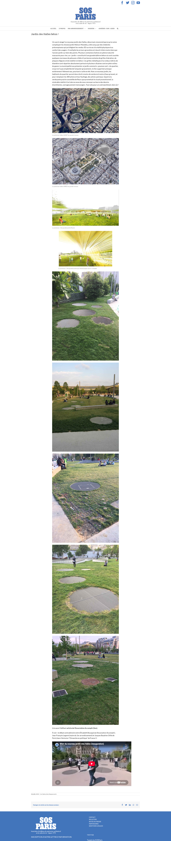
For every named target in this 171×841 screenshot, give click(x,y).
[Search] (117, 29)
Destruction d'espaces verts (49, 794)
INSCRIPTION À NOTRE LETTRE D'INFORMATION (51, 837)
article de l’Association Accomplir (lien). (82, 728)
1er (41, 794)
